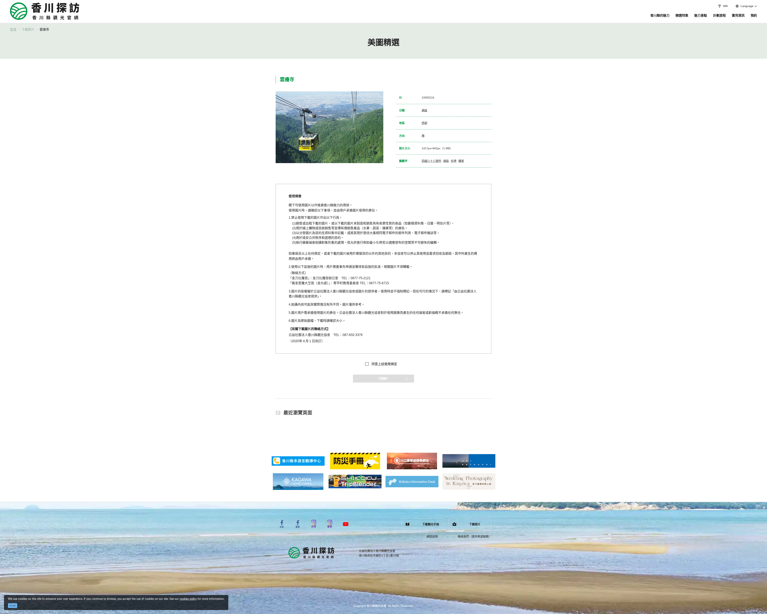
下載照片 (28, 29)
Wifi (725, 6)
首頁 (13, 29)
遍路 (424, 110)
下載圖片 (383, 378)
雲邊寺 (44, 29)
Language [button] (747, 6)
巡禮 (453, 160)
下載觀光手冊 (430, 524)
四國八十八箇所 (431, 160)
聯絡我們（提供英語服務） (474, 536)
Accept (13, 606)
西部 (424, 123)
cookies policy (188, 599)
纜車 (461, 160)
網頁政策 (432, 536)
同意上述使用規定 (384, 364)
